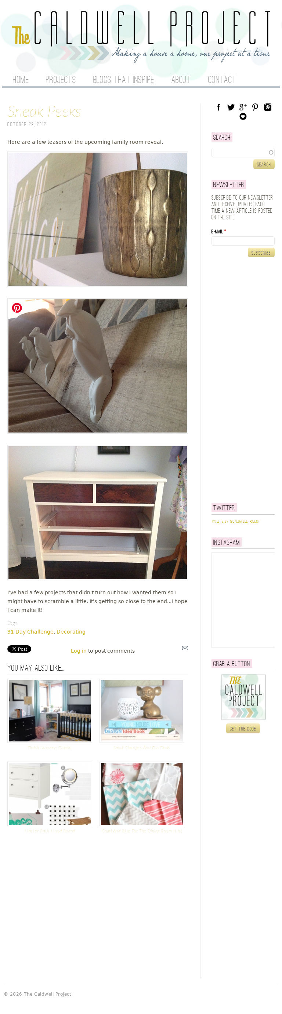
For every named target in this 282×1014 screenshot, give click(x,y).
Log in (79, 651)
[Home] (141, 59)
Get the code (243, 729)
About (181, 80)
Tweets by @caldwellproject (236, 521)
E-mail (219, 232)
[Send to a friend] (185, 650)
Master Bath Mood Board (50, 831)
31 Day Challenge (30, 632)
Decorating (71, 632)
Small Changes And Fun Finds (141, 747)
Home (21, 80)
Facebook (218, 107)
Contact (222, 80)
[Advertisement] (247, 380)
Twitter (231, 107)
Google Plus (243, 107)
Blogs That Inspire (123, 80)
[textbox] (243, 152)
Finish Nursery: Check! (50, 747)
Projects (61, 80)
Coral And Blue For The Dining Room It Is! (142, 831)
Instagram (267, 107)
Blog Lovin (243, 116)
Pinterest (255, 107)
